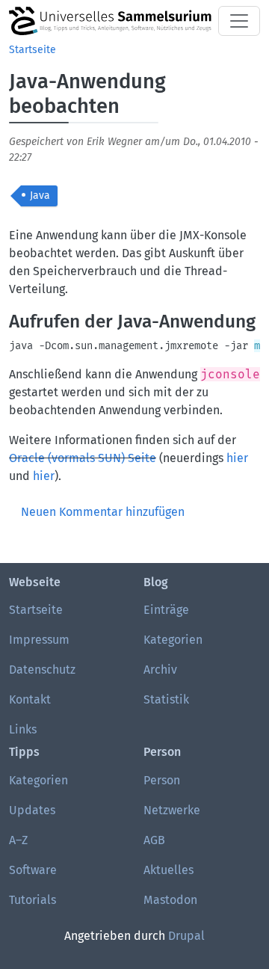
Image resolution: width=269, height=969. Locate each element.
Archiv (160, 669)
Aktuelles (168, 870)
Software (33, 870)
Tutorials (32, 900)
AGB (154, 840)
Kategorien (172, 640)
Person (161, 780)
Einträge (166, 610)
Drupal (186, 936)
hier (237, 458)
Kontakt (30, 699)
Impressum (39, 640)
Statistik (166, 699)
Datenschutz (42, 669)
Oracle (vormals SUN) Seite (82, 458)
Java (40, 195)
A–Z (18, 840)
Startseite (32, 49)
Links (23, 729)
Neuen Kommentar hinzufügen (103, 512)
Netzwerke (171, 810)
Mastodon (170, 900)
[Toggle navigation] (239, 21)
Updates (32, 810)
